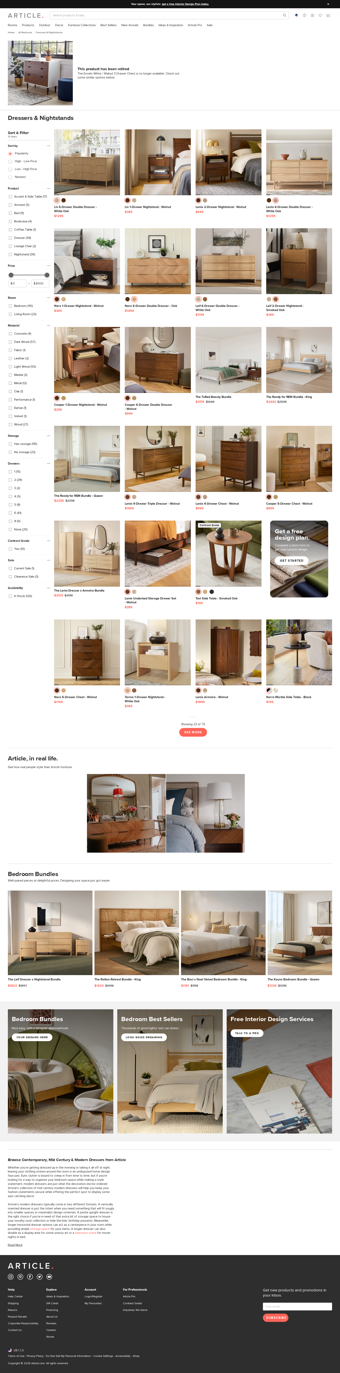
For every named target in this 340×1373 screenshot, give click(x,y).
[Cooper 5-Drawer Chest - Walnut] (299, 459)
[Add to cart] (116, 201)
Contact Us (15, 1330)
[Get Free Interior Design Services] (279, 1071)
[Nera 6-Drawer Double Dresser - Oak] (158, 261)
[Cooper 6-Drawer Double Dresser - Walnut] (158, 360)
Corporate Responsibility (23, 1323)
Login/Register (93, 1296)
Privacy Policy (35, 1356)
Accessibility (122, 1356)
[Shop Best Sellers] (170, 1071)
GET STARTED (292, 560)
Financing (52, 1310)
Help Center (15, 1296)
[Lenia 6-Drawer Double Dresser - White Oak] (299, 162)
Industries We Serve (135, 1310)
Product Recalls (17, 1316)
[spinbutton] (17, 283)
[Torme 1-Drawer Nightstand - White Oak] (158, 652)
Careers (51, 1330)
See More (193, 732)
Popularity (21, 153)
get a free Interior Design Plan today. (185, 4)
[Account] (312, 15)
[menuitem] (13, 25)
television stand (85, 1232)
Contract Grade (132, 1303)
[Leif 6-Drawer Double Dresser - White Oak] (228, 261)
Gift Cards (52, 1303)
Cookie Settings (103, 1356)
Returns (12, 1310)
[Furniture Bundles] (60, 1076)
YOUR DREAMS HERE (32, 1037)
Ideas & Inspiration (57, 1296)
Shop (136, 1356)
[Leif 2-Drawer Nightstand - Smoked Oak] (299, 261)
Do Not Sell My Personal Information (68, 1356)
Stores (50, 1336)
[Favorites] (320, 15)
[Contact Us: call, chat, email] (304, 15)
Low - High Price (26, 169)
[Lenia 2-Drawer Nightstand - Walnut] (228, 162)
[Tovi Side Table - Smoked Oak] (228, 553)
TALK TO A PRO (247, 1033)
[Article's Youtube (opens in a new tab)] (49, 1277)
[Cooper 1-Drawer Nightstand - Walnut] (87, 360)
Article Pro (129, 1296)
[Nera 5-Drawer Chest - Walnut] (87, 652)
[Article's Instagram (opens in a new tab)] (11, 1277)
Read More (15, 1245)
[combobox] (297, 15)
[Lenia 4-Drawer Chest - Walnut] (228, 459)
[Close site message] (328, 4)
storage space (40, 1228)
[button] (304, 15)
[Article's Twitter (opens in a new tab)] (39, 1277)
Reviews (51, 1323)
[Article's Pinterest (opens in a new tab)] (20, 1277)
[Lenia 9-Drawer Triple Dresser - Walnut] (158, 459)
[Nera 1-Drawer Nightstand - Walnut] (87, 261)
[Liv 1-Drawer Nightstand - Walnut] (158, 162)
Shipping (13, 1303)
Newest (20, 177)
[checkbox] (29, 197)
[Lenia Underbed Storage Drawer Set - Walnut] (158, 553)
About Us (52, 1316)
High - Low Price (26, 161)
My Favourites (93, 1303)
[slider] (11, 275)
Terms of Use (16, 1356)
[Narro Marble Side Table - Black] (299, 652)
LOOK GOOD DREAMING (144, 1037)
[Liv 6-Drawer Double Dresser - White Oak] (87, 162)
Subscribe (276, 1317)
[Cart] (328, 15)
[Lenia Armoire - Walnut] (228, 652)
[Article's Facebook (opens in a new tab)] (30, 1277)
